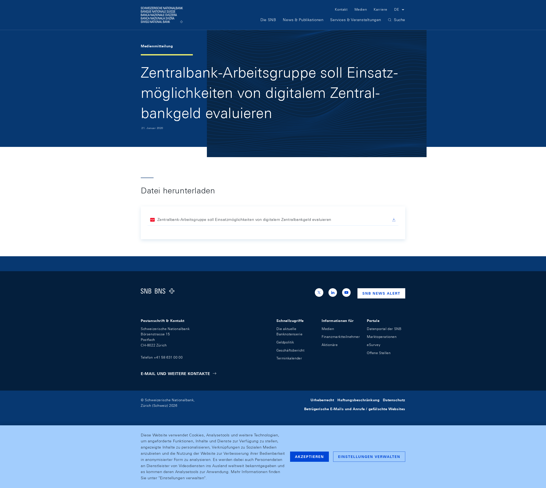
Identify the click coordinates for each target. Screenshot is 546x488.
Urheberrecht (322, 400)
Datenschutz (394, 400)
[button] (399, 10)
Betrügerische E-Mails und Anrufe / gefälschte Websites (354, 409)
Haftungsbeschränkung (358, 400)
